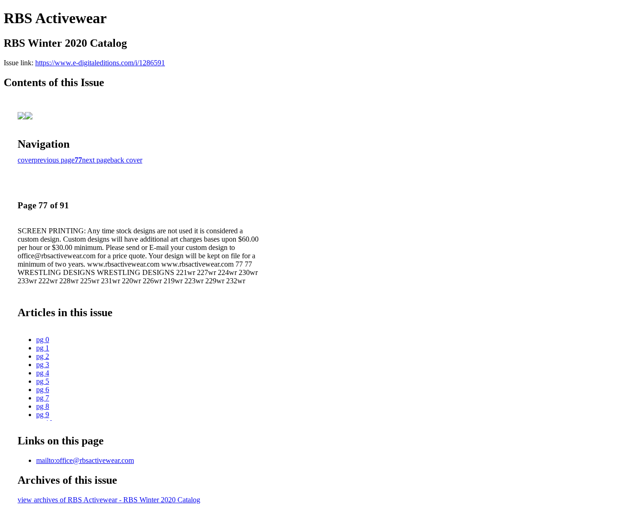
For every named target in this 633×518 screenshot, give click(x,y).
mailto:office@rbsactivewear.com (85, 460)
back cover (126, 160)
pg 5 (42, 381)
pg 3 (42, 364)
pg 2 (42, 356)
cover (26, 160)
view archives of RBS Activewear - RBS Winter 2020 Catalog (109, 500)
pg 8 (42, 406)
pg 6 (42, 389)
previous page (54, 160)
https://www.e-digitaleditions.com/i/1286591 (100, 63)
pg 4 (42, 373)
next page (96, 160)
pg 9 (42, 414)
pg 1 (42, 348)
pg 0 (42, 339)
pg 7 (42, 398)
